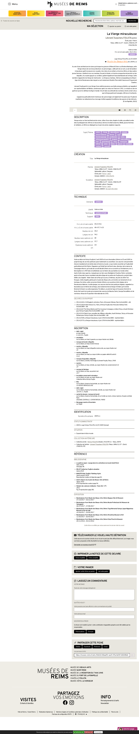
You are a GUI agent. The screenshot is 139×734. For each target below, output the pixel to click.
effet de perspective (102, 139)
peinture (132, 54)
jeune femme (106, 142)
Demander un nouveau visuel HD (84, 545)
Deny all (89, 732)
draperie (114, 139)
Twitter (78, 647)
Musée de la (55, 13)
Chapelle (92, 13)
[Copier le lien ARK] (132, 655)
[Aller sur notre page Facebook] (65, 702)
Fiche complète (93, 558)
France (104, 174)
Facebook (87, 647)
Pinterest (97, 647)
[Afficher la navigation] (9, 4)
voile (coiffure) (125, 139)
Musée (35, 13)
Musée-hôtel (110, 13)
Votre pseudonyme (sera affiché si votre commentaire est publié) (93, 606)
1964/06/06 (110, 176)
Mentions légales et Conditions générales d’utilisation (72, 712)
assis (119, 135)
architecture (113, 137)
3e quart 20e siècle (112, 189)
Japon (109, 174)
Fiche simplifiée (80, 558)
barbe (113, 144)
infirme (98, 144)
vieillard (98, 146)
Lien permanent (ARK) (80, 651)
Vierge (105, 132)
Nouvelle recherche (79, 21)
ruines (123, 137)
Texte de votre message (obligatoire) (84, 588)
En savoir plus (121, 5)
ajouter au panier (115, 26)
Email (106, 647)
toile (97, 216)
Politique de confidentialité (100, 712)
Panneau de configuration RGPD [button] (61, 714)
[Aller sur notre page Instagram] (71, 702)
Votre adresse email (79, 614)
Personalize (98, 732)
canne (106, 144)
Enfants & (26, 703)
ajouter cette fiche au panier (85, 571)
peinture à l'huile (101, 213)
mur (97, 142)
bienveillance (115, 132)
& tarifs (110, 701)
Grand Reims (32, 712)
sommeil (107, 146)
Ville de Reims (22, 712)
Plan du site (114, 712)
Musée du (73, 13)
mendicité (129, 144)
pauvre (120, 144)
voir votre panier (131, 26)
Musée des (17, 13)
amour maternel (101, 135)
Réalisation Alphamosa (46, 712)
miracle (124, 132)
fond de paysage (101, 137)
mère (115, 142)
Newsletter (105, 703)
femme (112, 135)
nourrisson (123, 142)
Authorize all (79, 732)
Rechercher (132, 21)
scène (98, 132)
